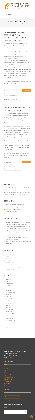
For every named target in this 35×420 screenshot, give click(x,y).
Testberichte (9, 265)
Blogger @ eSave (10, 254)
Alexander (8, 91)
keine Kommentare (11, 95)
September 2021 (10, 283)
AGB (5, 385)
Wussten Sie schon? (11, 269)
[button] (32, 417)
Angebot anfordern (9, 375)
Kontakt (11, 357)
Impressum (7, 383)
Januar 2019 (9, 303)
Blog (5, 370)
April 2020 (8, 296)
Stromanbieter (13, 99)
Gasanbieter (9, 169)
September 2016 (10, 320)
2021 (16, 24)
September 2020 (10, 292)
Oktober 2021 (9, 281)
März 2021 (8, 288)
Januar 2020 (9, 299)
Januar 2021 (9, 290)
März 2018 (8, 307)
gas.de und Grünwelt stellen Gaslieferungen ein (18, 226)
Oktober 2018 (9, 305)
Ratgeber (6, 99)
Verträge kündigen (9, 379)
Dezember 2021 (10, 279)
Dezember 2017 (10, 314)
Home (12, 24)
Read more (26, 90)
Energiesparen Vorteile (12, 397)
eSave (7, 256)
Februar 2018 (9, 309)
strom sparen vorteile (11, 400)
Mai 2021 (8, 286)
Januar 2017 (9, 316)
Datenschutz (7, 381)
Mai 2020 (8, 294)
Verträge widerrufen (9, 377)
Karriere (6, 373)
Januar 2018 (9, 311)
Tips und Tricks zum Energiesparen (15, 267)
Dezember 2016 (10, 318)
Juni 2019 (8, 301)
